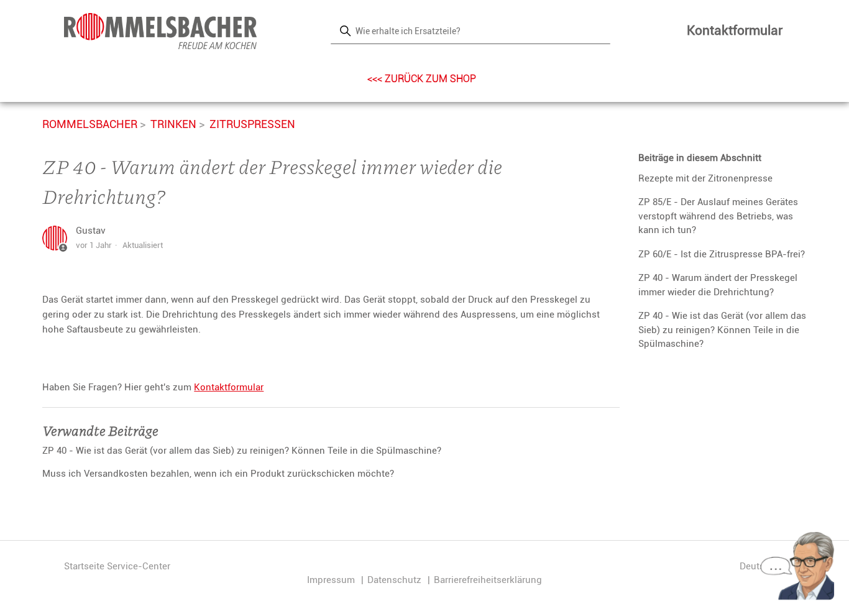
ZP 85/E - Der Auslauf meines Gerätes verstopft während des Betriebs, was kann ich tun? (718, 216)
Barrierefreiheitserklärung (488, 579)
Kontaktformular (734, 30)
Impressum (331, 579)
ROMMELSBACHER (89, 124)
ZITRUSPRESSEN (252, 124)
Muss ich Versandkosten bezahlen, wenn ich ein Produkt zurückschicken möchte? (218, 473)
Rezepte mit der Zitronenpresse (705, 178)
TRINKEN (173, 124)
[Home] (160, 31)
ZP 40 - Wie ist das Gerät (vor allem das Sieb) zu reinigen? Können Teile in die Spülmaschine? (722, 329)
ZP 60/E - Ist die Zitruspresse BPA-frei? (721, 254)
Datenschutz (394, 579)
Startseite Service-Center (117, 566)
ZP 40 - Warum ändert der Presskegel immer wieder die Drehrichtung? (717, 285)
